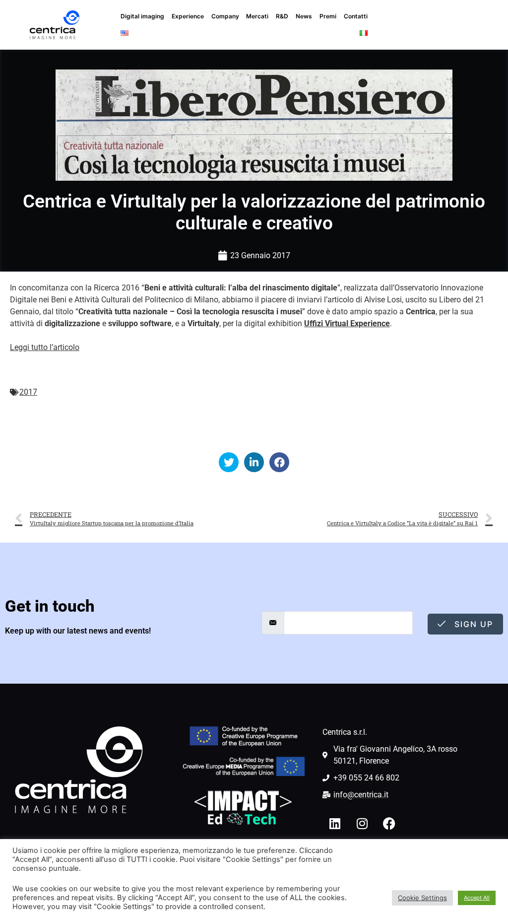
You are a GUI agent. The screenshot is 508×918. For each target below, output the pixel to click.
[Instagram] (362, 823)
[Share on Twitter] (229, 462)
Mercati (257, 16)
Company (225, 16)
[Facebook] (389, 823)
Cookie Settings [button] (422, 898)
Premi (327, 16)
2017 (28, 392)
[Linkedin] (334, 823)
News (304, 16)
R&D (282, 16)
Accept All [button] (477, 897)
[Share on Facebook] (279, 462)
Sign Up (472, 624)
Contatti (356, 16)
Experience (188, 16)
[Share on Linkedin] (254, 462)
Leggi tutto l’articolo (44, 347)
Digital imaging (142, 16)
